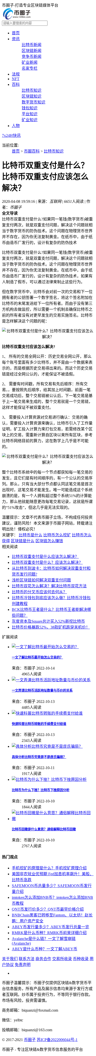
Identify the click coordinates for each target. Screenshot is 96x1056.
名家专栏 (29, 68)
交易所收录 (62, 959)
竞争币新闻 (31, 56)
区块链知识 (31, 96)
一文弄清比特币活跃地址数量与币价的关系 (42, 690)
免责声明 (23, 965)
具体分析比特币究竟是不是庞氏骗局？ (39, 757)
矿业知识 (29, 120)
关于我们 (10, 959)
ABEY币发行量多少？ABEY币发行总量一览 (50, 927)
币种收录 (81, 959)
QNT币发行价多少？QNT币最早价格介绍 (48, 909)
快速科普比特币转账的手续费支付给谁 (39, 724)
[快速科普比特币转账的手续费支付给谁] (47, 713)
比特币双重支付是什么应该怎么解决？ (45, 556)
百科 (16, 84)
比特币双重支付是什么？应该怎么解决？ (47, 562)
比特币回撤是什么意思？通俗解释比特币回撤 (44, 829)
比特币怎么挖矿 (57, 535)
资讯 (16, 39)
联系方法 (26, 959)
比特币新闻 (31, 45)
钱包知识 (29, 108)
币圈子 (30, 1040)
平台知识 (29, 114)
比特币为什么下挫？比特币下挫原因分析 (40, 790)
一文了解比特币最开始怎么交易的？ (37, 657)
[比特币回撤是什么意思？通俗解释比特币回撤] (53, 819)
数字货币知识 (33, 102)
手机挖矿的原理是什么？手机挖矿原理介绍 (49, 868)
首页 (16, 33)
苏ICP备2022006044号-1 (57, 1040)
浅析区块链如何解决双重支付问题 (41, 580)
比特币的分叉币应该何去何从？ (39, 592)
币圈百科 (32, 151)
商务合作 (43, 959)
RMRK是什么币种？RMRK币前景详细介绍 (49, 933)
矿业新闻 (29, 62)
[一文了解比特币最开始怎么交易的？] (45, 647)
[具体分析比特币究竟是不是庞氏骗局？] (47, 746)
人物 (16, 126)
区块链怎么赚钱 (49, 541)
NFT (15, 79)
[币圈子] (17, 18)
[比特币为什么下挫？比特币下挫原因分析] (49, 779)
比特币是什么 (30, 535)
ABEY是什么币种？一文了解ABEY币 (44, 949)
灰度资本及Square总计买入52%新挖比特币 (48, 621)
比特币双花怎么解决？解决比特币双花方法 (49, 586)
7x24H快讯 (11, 135)
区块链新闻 (31, 51)
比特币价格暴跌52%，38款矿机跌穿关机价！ (51, 627)
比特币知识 (31, 90)
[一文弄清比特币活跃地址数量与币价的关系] (51, 680)
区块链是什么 (22, 541)
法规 (16, 74)
